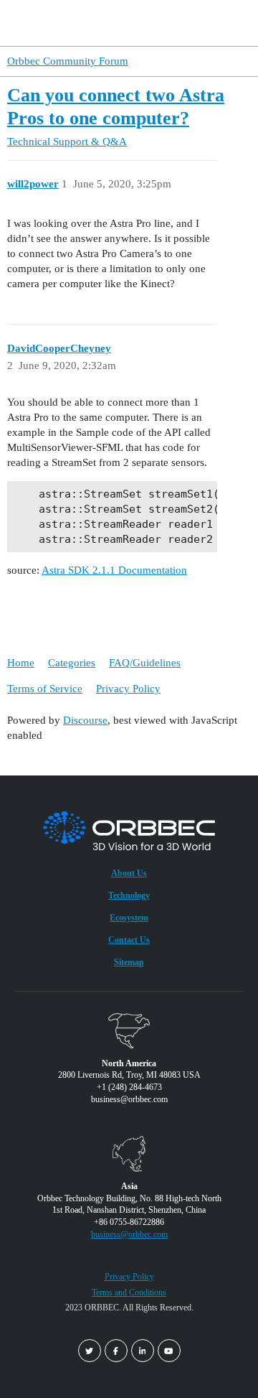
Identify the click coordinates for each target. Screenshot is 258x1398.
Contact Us (129, 940)
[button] (220, 23)
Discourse (85, 720)
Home (20, 662)
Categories (71, 662)
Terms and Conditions (129, 1292)
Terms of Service (44, 688)
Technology (129, 895)
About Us (129, 873)
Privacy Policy (128, 688)
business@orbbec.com (129, 1234)
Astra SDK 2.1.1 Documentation (114, 570)
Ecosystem (129, 918)
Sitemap (129, 962)
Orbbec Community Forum (67, 61)
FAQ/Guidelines (145, 662)
